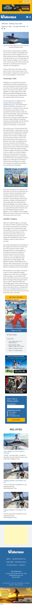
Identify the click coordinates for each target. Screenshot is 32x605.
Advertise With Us (19, 559)
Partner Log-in (20, 562)
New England (12, 412)
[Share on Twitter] (2, 28)
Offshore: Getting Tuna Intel (15, 348)
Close (1, 604)
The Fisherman (8, 17)
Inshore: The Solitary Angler (15, 350)
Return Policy (12, 565)
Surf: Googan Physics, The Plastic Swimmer (15, 342)
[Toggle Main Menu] (27, 17)
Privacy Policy (19, 585)
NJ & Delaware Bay (14, 415)
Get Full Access (16, 297)
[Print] (4, 28)
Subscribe (10, 562)
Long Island (12, 414)
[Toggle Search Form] (30, 17)
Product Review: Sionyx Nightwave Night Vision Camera (16, 345)
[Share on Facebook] (27, 26)
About (8, 559)
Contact (22, 565)
